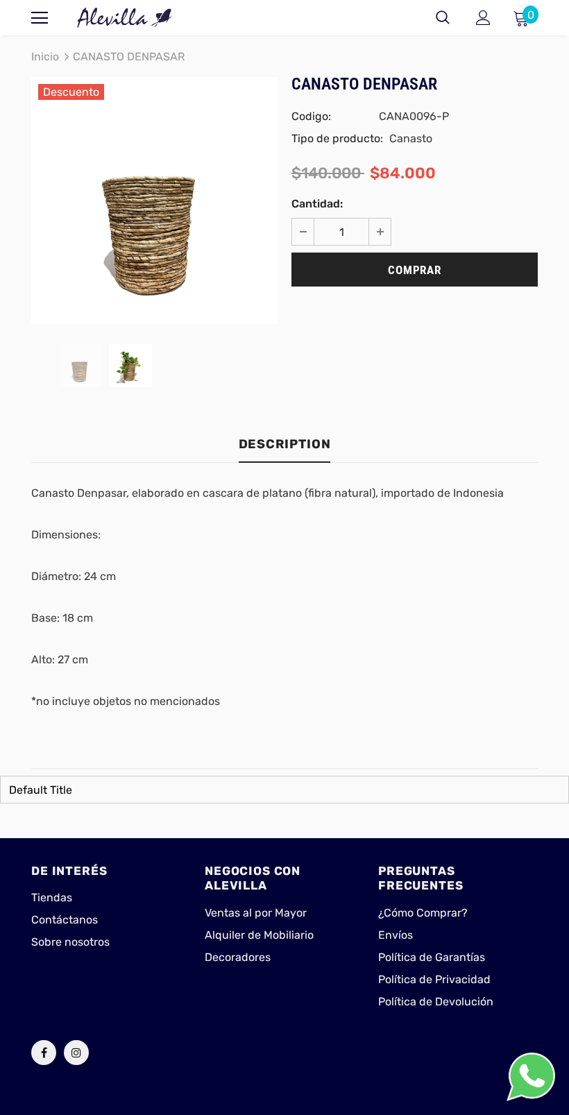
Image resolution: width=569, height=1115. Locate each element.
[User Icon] (483, 17)
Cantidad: (317, 203)
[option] (154, 200)
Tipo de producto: (337, 138)
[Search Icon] (443, 18)
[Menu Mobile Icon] (39, 18)
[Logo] (125, 17)
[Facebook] (43, 1052)
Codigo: (311, 116)
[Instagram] (76, 1052)
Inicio (45, 56)
